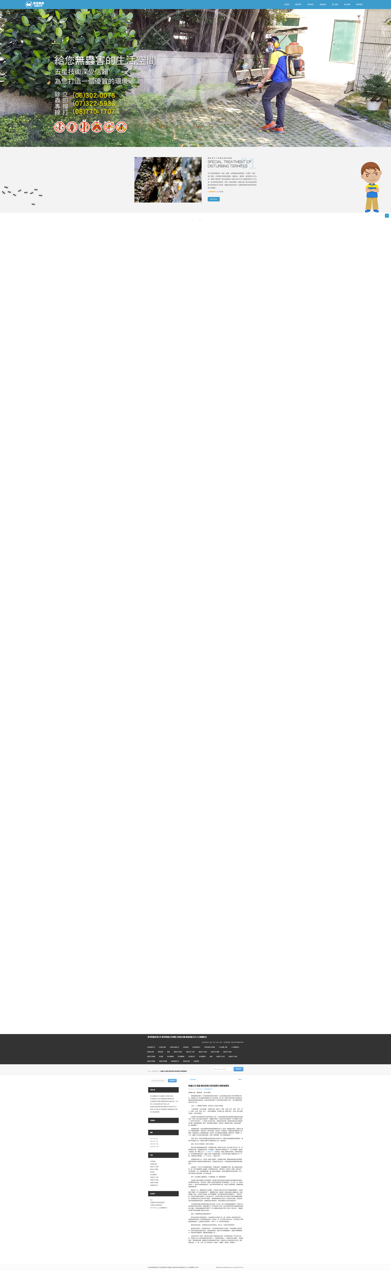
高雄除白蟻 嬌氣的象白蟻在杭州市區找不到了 (163, 1107)
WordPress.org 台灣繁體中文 (158, 1208)
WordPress (240, 1267)
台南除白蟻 (162, 1047)
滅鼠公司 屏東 (203, 1052)
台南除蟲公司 (196, 1047)
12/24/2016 (198, 1089)
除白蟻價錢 (181, 1056)
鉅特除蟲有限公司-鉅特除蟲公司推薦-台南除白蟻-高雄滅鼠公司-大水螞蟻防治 (177, 1037)
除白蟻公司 (191, 1056)
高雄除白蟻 (186, 1061)
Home (149, 1071)
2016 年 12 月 (154, 1144)
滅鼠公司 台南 (190, 1052)
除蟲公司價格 (151, 1061)
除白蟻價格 (170, 1056)
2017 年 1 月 (154, 1141)
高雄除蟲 (196, 1061)
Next (240, 1079)
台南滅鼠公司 (151, 1047)
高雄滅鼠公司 (175, 1061)
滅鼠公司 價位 (178, 1052)
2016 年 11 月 (154, 1146)
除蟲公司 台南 (220, 1056)
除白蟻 (161, 1056)
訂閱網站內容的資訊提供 (157, 1202)
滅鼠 (168, 1052)
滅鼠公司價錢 (151, 1056)
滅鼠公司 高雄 (227, 1052)
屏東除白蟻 (150, 1052)
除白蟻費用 (202, 1056)
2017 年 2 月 (154, 1139)
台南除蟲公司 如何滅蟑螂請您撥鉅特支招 (162, 1099)
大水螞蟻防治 (235, 1047)
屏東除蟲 (160, 1052)
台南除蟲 (185, 1047)
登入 (151, 1200)
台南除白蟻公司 (174, 1047)
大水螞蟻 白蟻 (223, 1047)
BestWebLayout (228, 1267)
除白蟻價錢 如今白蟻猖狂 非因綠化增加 (161, 1096)
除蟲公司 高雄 (233, 1056)
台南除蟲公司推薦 (209, 1047)
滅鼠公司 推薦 (215, 1052)
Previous (192, 1079)
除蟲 (211, 1056)
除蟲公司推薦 (163, 1061)
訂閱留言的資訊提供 (156, 1205)
